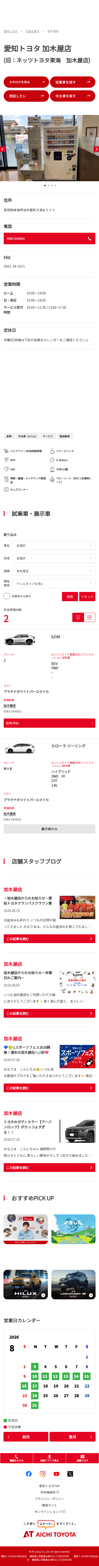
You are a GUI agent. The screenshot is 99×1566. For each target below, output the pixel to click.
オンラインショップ (48, 1511)
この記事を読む (17, 938)
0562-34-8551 (16, 238)
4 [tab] (55, 186)
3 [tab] (52, 186)
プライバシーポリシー (49, 1498)
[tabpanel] (49, 148)
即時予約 (12, 723)
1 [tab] (45, 186)
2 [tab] (48, 186)
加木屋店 (10, 705)
